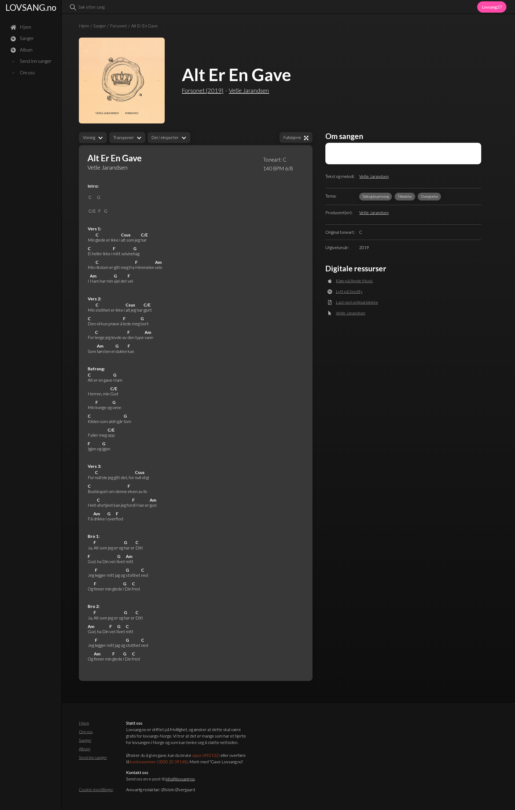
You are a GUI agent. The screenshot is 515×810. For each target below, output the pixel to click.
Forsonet (118, 25)
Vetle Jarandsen (374, 176)
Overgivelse (429, 196)
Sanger (99, 25)
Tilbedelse (405, 196)
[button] (93, 137)
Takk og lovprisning (375, 196)
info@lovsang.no (180, 778)
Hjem (84, 25)
